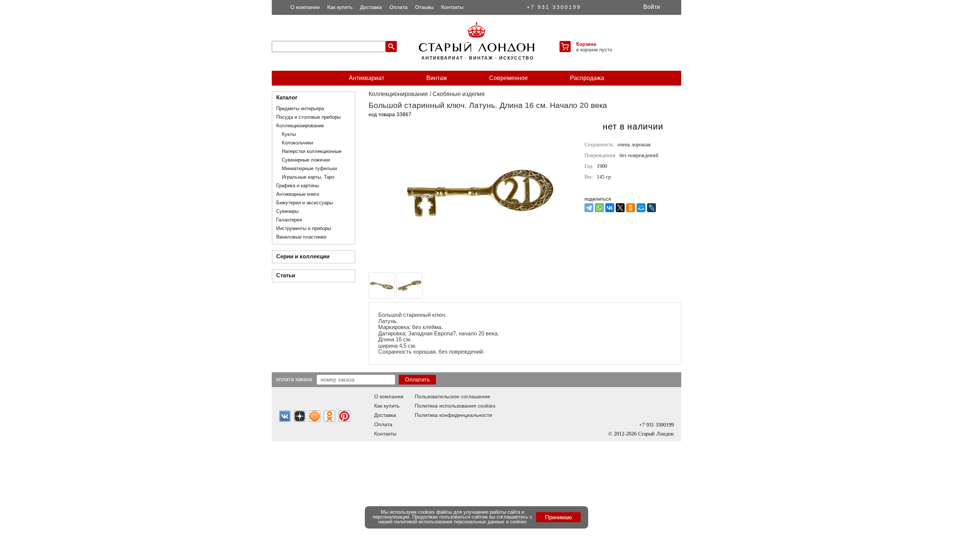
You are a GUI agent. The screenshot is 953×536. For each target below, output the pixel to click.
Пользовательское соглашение (452, 396)
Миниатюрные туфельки (309, 168)
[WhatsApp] (599, 207)
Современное (508, 78)
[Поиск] (391, 46)
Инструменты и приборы (303, 228)
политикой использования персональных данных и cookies (460, 521)
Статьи (285, 275)
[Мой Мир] (641, 207)
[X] (620, 207)
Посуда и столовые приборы (308, 117)
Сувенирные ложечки (306, 160)
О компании (305, 7)
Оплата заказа (294, 379)
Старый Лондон (656, 434)
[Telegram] (588, 207)
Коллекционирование (300, 125)
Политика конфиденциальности (453, 415)
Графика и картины (297, 185)
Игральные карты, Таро (308, 177)
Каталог (286, 97)
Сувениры (287, 211)
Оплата (398, 7)
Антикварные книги (297, 194)
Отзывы (424, 7)
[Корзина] (565, 46)
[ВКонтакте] (609, 207)
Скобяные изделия (459, 94)
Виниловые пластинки (301, 237)
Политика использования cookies (455, 406)
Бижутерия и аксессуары (304, 202)
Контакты (452, 7)
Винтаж (436, 78)
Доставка (371, 7)
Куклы (289, 134)
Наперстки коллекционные (311, 151)
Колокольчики (297, 143)
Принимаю (558, 517)
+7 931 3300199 (554, 7)
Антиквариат (366, 78)
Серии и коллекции (302, 256)
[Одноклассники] (630, 207)
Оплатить (417, 379)
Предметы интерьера (300, 108)
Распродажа (587, 78)
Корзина (586, 44)
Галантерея (289, 220)
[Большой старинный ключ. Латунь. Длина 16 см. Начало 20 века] (480, 265)
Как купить (340, 7)
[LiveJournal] (651, 207)
